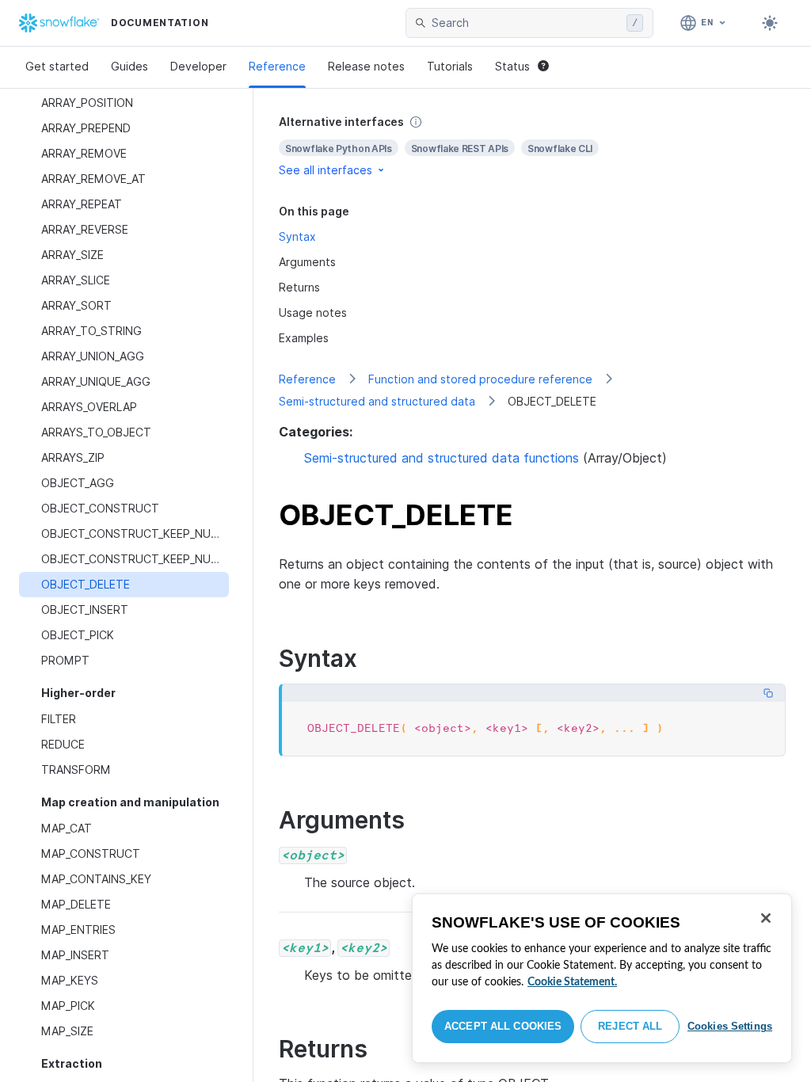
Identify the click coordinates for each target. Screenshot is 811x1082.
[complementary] (532, 146)
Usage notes (313, 312)
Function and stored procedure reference (480, 379)
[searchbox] (526, 23)
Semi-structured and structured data (377, 401)
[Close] (765, 918)
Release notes (366, 66)
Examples (304, 338)
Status (512, 66)
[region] (602, 978)
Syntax (297, 236)
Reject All (630, 1026)
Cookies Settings (729, 1026)
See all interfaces (325, 170)
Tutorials (450, 66)
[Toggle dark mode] (770, 23)
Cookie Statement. (572, 982)
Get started (57, 66)
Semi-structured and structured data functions (441, 458)
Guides (129, 66)
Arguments (307, 262)
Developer (198, 66)
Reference (277, 66)
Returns (299, 287)
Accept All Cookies (503, 1026)
